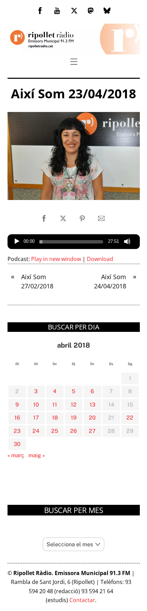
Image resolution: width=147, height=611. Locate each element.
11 (54, 404)
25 (54, 431)
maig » (36, 455)
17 (36, 417)
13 (92, 404)
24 (35, 431)
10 (36, 404)
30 (17, 444)
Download (100, 259)
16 (17, 417)
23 (17, 431)
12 (74, 404)
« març (16, 455)
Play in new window (56, 259)
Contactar (82, 600)
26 (73, 431)
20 (92, 417)
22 (129, 417)
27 (92, 431)
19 (74, 417)
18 (55, 417)
